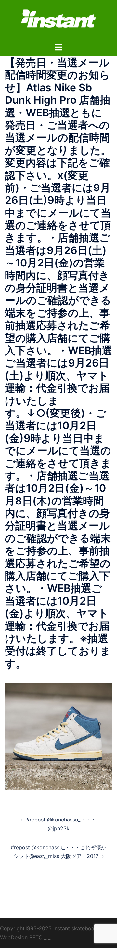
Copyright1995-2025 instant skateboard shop (56, 928)
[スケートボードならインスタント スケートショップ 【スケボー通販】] (58, 20)
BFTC (36, 937)
